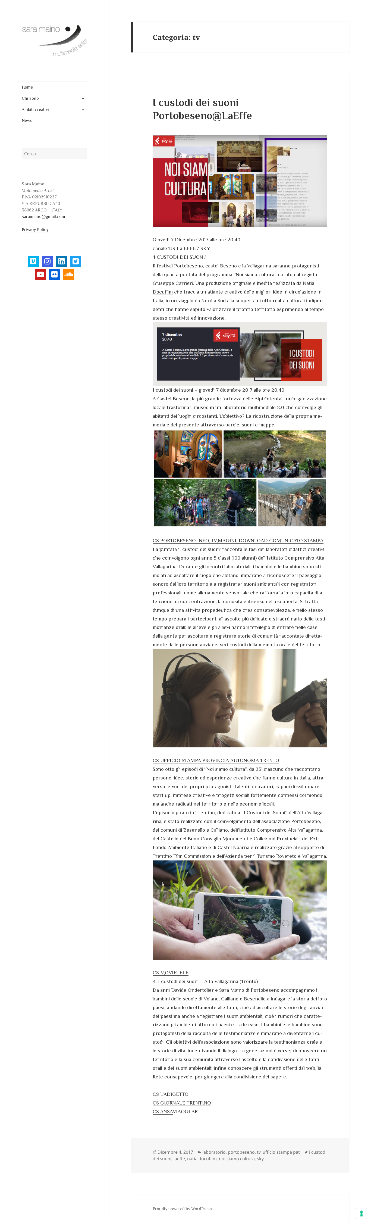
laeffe (179, 1159)
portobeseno (241, 1152)
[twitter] (75, 261)
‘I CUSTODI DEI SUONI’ (179, 257)
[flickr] (54, 274)
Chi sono (30, 98)
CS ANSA (163, 1111)
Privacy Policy (35, 229)
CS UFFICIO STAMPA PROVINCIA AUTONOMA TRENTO (216, 760)
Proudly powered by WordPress (182, 1208)
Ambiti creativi (35, 109)
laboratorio (214, 1152)
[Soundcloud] (68, 274)
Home (27, 87)
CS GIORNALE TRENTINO (182, 1103)
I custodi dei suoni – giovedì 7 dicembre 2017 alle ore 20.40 (218, 390)
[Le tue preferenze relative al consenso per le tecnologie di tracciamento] (361, 1213)
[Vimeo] (33, 261)
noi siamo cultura (237, 1159)
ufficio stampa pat (281, 1152)
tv (258, 1152)
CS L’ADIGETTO (170, 1094)
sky (260, 1159)
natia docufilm (202, 1159)
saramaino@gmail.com (43, 216)
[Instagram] (47, 261)
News (27, 120)
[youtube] (40, 274)
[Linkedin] (61, 261)
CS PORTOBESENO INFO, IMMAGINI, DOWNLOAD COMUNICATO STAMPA (238, 540)
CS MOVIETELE (170, 972)
